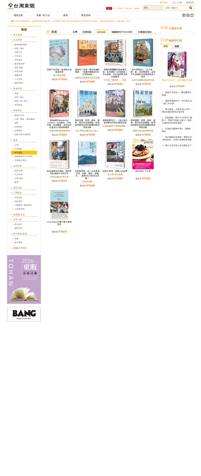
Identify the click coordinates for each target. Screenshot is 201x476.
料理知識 (18, 105)
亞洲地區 (18, 149)
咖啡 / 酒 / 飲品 (21, 101)
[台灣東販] (21, 6)
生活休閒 (17, 39)
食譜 (16, 93)
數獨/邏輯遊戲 (21, 44)
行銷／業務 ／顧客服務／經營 (25, 121)
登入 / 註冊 (177, 2)
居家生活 (18, 52)
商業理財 (17, 110)
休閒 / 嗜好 (19, 48)
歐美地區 (18, 152)
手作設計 (18, 56)
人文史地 (18, 79)
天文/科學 (19, 174)
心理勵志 (17, 192)
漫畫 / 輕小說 (43, 15)
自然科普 (17, 166)
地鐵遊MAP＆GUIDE (24, 156)
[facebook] (184, 15)
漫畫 (177, 46)
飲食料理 (17, 88)
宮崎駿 (136, 8)
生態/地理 (19, 178)
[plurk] (188, 15)
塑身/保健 (19, 67)
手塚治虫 (128, 8)
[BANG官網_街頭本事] (24, 314)
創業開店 (18, 130)
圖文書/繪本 (20, 64)
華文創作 (18, 224)
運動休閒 (18, 75)
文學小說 (17, 219)
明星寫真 (17, 188)
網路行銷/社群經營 (22, 134)
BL (115, 8)
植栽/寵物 (19, 83)
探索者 (120, 8)
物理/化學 (19, 171)
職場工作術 (19, 115)
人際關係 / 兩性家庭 (23, 205)
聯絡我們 (190, 2)
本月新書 (17, 35)
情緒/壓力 (19, 201)
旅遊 (15, 140)
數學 (16, 182)
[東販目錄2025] (24, 279)
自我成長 (18, 197)
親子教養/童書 (20, 233)
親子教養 (18, 242)
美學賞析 (18, 60)
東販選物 (85, 15)
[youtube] (192, 15)
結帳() (165, 2)
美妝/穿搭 (19, 71)
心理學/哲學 (20, 209)
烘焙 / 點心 (19, 97)
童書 (16, 238)
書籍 (65, 15)
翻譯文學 (18, 228)
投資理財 (18, 127)
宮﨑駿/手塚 (19, 214)
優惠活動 (18, 15)
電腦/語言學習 (20, 248)
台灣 (16, 145)
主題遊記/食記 (21, 160)
